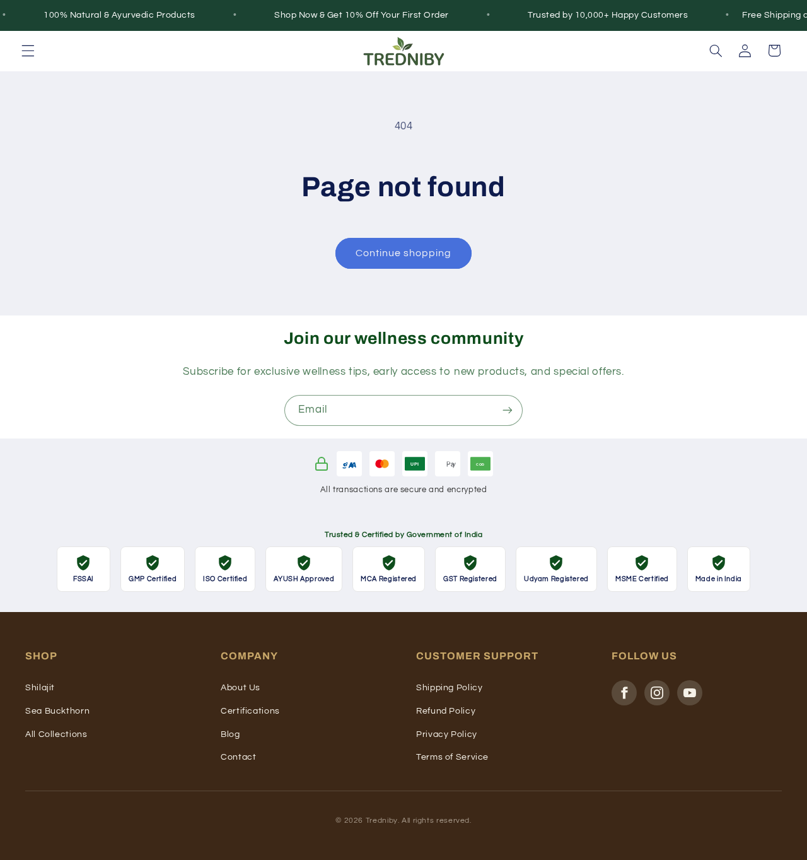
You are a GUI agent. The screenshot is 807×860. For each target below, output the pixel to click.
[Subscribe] (507, 410)
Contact (238, 757)
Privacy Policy (446, 734)
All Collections (56, 734)
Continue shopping (404, 253)
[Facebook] (624, 692)
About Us (240, 687)
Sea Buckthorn (57, 711)
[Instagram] (657, 692)
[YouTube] (689, 692)
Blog (230, 734)
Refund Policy (445, 711)
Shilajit (40, 687)
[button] (27, 50)
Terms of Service (452, 757)
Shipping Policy (449, 687)
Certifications (250, 711)
